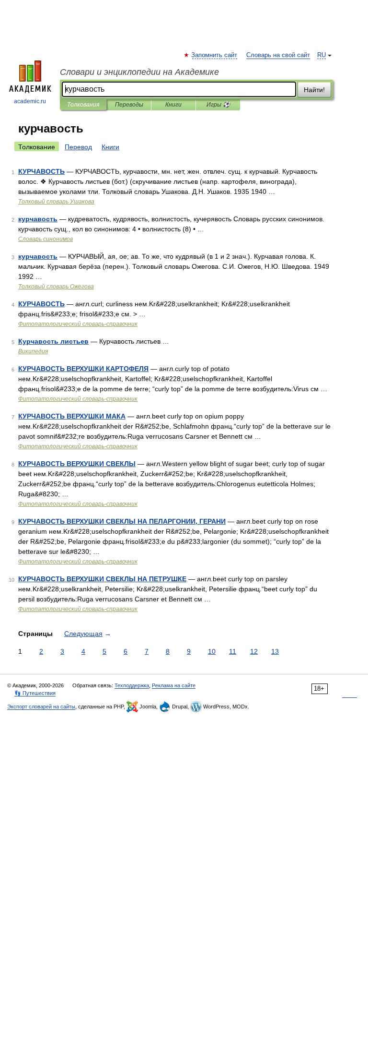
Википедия (33, 351)
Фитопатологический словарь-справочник (78, 324)
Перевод (78, 147)
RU (321, 55)
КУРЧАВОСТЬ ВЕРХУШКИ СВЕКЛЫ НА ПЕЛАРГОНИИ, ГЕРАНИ (122, 521)
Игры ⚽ (218, 104)
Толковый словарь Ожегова (56, 286)
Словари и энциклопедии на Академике (139, 72)
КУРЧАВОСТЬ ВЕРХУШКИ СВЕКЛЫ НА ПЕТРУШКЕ (102, 579)
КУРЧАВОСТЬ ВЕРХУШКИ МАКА (72, 416)
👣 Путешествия (35, 693)
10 (212, 651)
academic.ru (30, 101)
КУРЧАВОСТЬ (41, 171)
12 (254, 651)
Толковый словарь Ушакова (56, 201)
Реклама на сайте (174, 685)
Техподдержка (132, 685)
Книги (173, 104)
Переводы (129, 104)
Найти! (314, 90)
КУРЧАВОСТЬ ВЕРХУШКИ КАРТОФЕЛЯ (83, 368)
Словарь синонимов (45, 239)
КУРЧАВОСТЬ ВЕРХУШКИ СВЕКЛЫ (77, 464)
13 (275, 651)
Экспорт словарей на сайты (41, 706)
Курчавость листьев (53, 341)
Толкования (83, 104)
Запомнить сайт (214, 55)
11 (232, 651)
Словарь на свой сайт (278, 55)
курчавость (38, 219)
